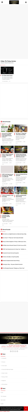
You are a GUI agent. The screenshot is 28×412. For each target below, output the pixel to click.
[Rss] (17, 351)
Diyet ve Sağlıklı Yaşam (5, 411)
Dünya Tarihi (5, 376)
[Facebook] (11, 351)
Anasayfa (2, 62)
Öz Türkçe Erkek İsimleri (7, 75)
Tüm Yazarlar (3, 396)
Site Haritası (4, 384)
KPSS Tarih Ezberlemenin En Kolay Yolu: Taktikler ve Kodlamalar (7, 175)
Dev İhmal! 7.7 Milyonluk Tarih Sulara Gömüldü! (21, 134)
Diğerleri (4, 380)
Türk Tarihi (4, 365)
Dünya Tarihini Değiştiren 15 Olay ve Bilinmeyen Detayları (7, 155)
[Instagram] (15, 351)
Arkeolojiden (9, 346)
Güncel (3, 362)
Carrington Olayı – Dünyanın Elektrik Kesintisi (6, 216)
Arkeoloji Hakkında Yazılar (7, 369)
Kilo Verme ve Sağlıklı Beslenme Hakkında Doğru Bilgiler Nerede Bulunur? (7, 135)
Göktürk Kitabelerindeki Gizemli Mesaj (21, 196)
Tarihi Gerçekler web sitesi (18, 345)
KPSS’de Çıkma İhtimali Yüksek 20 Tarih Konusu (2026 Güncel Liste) (21, 155)
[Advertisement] (14, 15)
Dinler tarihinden (16, 346)
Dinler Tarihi (4, 373)
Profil (2, 392)
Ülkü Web (11, 345)
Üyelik (2, 403)
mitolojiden (23, 346)
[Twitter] (13, 351)
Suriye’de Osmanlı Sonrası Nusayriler (21, 175)
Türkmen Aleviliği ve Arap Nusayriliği (7, 196)
